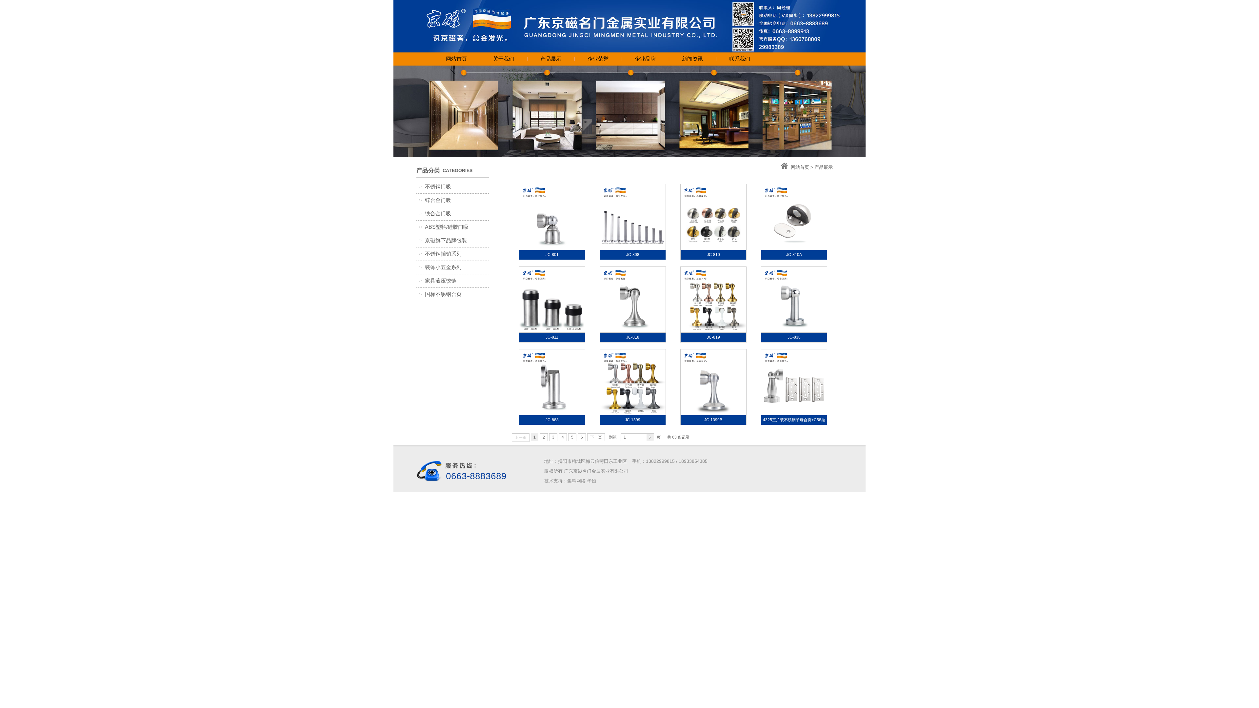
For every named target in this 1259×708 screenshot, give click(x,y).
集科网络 (576, 480)
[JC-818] (633, 299)
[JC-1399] (633, 382)
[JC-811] (552, 299)
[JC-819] (713, 299)
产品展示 (550, 59)
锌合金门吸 (438, 200)
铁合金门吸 (438, 213)
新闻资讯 (692, 59)
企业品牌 (645, 59)
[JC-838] (794, 299)
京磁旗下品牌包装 (446, 240)
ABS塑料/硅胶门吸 (447, 227)
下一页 (596, 437)
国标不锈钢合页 (443, 294)
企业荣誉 (598, 59)
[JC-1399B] (713, 382)
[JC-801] (552, 217)
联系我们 (739, 59)
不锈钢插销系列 (443, 254)
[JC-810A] (794, 217)
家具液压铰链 (440, 281)
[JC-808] (633, 217)
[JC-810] (713, 217)
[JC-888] (552, 382)
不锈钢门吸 (438, 186)
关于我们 (503, 59)
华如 (591, 480)
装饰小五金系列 (443, 267)
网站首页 (456, 59)
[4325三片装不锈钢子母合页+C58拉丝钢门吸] (794, 382)
